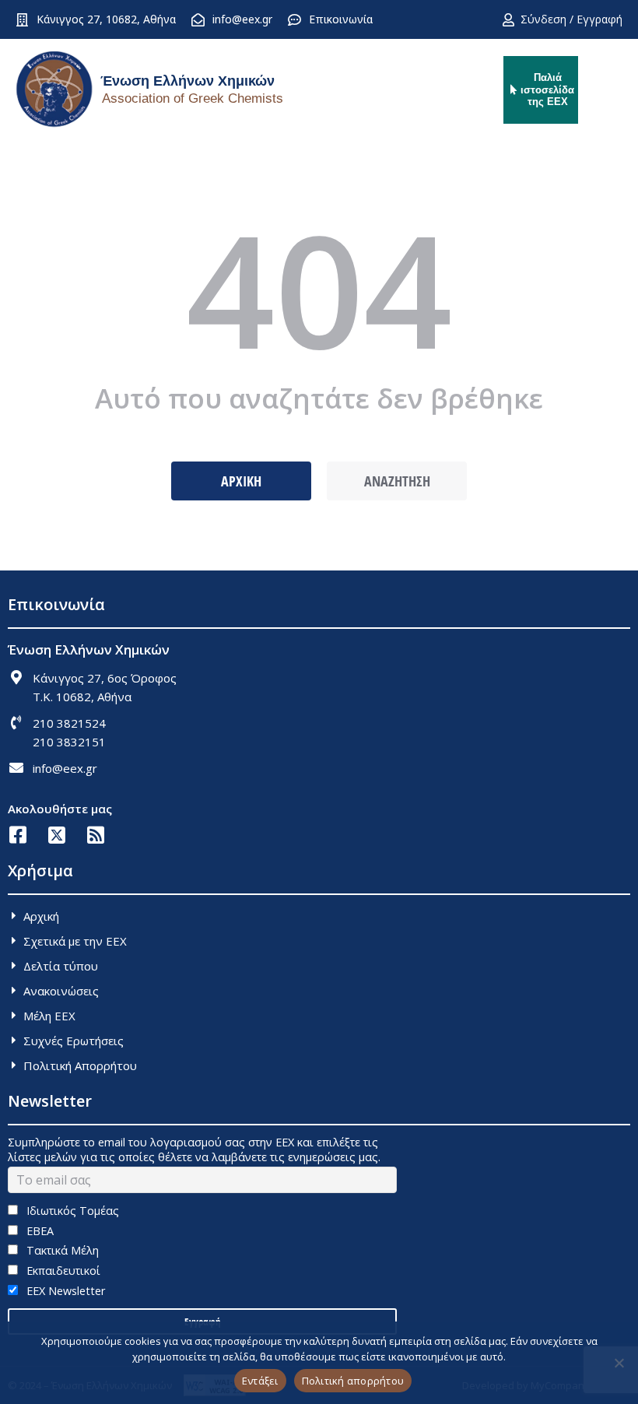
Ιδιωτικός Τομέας (71, 1210)
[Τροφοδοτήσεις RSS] (95, 834)
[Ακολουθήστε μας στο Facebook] (17, 834)
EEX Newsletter (64, 1290)
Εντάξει (260, 1381)
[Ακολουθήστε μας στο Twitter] (56, 834)
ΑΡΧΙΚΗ (241, 481)
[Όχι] (618, 1363)
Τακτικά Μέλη (61, 1250)
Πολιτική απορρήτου (353, 1381)
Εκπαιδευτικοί (61, 1270)
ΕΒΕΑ (38, 1230)
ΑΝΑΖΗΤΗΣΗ (397, 481)
